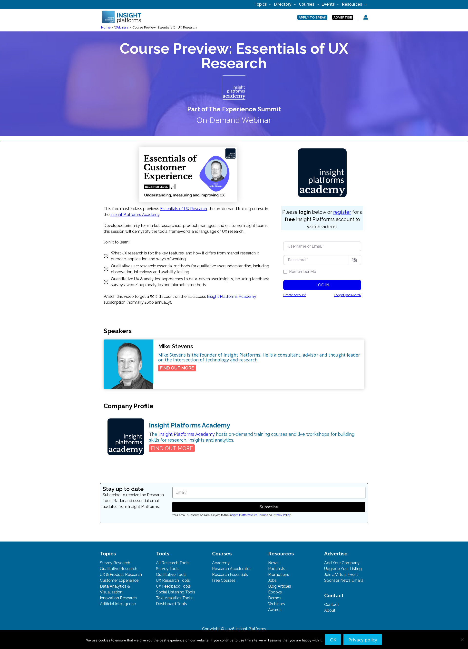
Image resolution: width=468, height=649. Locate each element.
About (329, 610)
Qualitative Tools (171, 574)
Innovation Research (118, 598)
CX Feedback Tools (173, 586)
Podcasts (276, 568)
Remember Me (302, 271)
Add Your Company (342, 563)
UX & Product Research (121, 574)
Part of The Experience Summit (234, 109)
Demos (274, 598)
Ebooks (275, 592)
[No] (461, 639)
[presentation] (128, 364)
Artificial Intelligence (118, 603)
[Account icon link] (365, 17)
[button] (269, 4)
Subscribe (269, 507)
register (342, 212)
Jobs (272, 580)
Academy (221, 563)
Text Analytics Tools (174, 598)
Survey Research (115, 563)
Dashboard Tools (171, 603)
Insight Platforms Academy (134, 214)
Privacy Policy (282, 515)
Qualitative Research (118, 568)
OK (333, 640)
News (273, 563)
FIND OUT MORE (178, 368)
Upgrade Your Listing (343, 568)
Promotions (278, 574)
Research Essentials (230, 574)
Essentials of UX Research (183, 208)
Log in (322, 285)
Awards (275, 609)
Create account (294, 295)
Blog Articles (279, 586)
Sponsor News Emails (343, 580)
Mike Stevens (175, 346)
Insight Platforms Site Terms (247, 515)
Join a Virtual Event (341, 574)
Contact (331, 604)
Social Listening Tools (175, 592)
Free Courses (223, 580)
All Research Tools (172, 563)
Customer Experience (119, 580)
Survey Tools (167, 568)
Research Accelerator (231, 568)
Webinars (276, 603)
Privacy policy (362, 640)
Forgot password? (347, 295)
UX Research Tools (173, 580)
